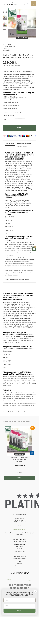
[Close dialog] (35, 591)
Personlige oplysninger (19, 556)
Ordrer (19, 561)
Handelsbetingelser (19, 544)
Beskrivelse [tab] (10, 144)
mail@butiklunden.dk (19, 529)
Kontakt (19, 549)
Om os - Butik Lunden (19, 541)
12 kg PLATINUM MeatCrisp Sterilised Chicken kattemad (19, 459)
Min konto (19, 563)
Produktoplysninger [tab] (24, 144)
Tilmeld (19, 611)
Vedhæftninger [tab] (22, 146)
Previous (5, 12)
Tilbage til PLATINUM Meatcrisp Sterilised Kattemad (17, 279)
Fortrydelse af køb (19, 551)
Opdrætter (19, 546)
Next (5, 29)
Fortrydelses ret (19, 566)
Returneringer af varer (19, 558)
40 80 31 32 (19, 525)
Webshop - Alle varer (19, 539)
